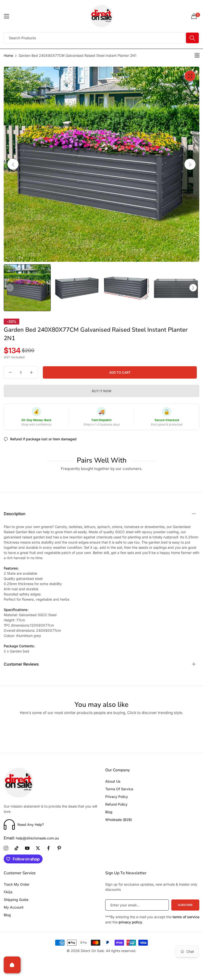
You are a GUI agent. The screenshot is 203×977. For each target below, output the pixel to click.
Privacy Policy (116, 796)
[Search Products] (192, 38)
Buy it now (101, 391)
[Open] (12, 965)
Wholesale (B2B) (118, 819)
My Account (14, 907)
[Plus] (31, 372)
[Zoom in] (190, 75)
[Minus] (10, 372)
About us (112, 781)
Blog (108, 812)
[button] (190, 164)
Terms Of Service (119, 789)
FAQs (8, 892)
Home (8, 55)
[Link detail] (6, 848)
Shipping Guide (16, 899)
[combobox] (101, 38)
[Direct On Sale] (102, 16)
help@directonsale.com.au (31, 838)
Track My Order (16, 884)
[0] (194, 16)
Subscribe (185, 905)
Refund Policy (116, 804)
